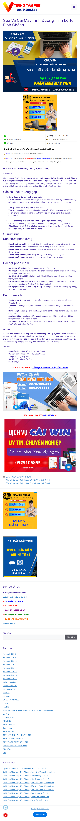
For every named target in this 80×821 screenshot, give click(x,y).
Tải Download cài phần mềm (15, 746)
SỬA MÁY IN (8, 732)
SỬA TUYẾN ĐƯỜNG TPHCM (18, 477)
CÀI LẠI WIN (48, 415)
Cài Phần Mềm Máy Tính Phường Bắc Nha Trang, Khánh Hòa (28, 783)
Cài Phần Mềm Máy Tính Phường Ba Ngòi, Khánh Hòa (25, 800)
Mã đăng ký (40, 814)
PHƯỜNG (7, 721)
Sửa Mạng (7, 728)
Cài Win (6, 693)
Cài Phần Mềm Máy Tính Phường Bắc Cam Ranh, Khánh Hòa (28, 790)
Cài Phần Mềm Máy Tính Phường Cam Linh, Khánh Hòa (26, 797)
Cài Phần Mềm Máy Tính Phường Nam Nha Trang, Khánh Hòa (29, 772)
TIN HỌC (7, 749)
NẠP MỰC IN (8, 717)
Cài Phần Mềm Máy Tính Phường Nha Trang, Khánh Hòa (26, 779)
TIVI (4, 753)
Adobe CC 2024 (10, 675)
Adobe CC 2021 (9, 665)
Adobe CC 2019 (9, 658)
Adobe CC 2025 (10, 679)
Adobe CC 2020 (10, 661)
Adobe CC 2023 (10, 672)
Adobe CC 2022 (10, 668)
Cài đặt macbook (10, 682)
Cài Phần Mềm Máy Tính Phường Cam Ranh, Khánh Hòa (26, 793)
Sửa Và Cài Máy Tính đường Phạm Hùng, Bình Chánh (28, 483)
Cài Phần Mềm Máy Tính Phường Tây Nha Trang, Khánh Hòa (28, 786)
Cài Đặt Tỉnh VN (10, 686)
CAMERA (7, 696)
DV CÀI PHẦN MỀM (11, 700)
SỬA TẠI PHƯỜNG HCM (13, 739)
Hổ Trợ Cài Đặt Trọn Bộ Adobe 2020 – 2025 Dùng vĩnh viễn (28, 710)
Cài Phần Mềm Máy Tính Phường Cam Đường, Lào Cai (25, 776)
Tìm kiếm (7, 633)
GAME (5, 703)
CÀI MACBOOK (9, 689)
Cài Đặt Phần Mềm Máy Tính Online (50, 367)
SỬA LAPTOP (9, 724)
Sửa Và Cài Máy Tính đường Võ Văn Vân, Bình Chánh (28, 480)
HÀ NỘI (6, 707)
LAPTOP (6, 714)
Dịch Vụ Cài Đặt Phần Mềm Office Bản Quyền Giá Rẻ (25, 769)
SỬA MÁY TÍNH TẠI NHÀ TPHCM (17, 735)
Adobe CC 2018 (9, 654)
